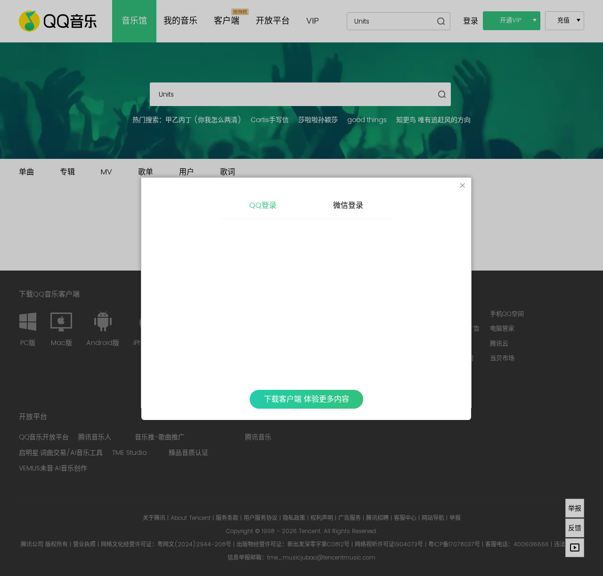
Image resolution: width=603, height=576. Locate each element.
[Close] (462, 186)
